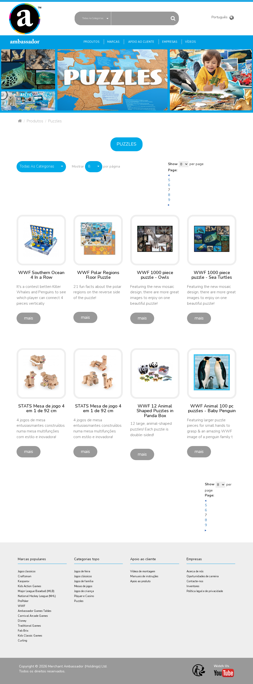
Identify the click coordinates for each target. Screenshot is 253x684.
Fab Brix (23, 631)
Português (220, 18)
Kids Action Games (29, 586)
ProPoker (23, 601)
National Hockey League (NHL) (37, 596)
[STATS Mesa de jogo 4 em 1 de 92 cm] (41, 372)
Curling (22, 640)
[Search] (173, 18)
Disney (22, 621)
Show (173, 164)
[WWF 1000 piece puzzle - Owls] (155, 238)
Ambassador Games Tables (34, 611)
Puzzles (126, 144)
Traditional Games (29, 626)
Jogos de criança (84, 591)
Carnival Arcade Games (33, 616)
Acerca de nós (195, 571)
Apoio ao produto (140, 581)
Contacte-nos (195, 581)
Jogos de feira (82, 571)
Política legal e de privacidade (205, 591)
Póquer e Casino (84, 596)
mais (28, 318)
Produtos (35, 121)
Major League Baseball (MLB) (36, 591)
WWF (21, 606)
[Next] (168, 204)
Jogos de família (83, 581)
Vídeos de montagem (142, 571)
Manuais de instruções (144, 576)
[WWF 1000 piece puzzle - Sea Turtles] (212, 238)
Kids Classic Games (30, 636)
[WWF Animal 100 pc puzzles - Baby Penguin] (212, 372)
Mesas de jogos (83, 586)
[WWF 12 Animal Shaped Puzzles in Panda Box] (155, 372)
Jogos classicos (26, 571)
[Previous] (168, 175)
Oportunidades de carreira (203, 576)
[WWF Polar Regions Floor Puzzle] (98, 238)
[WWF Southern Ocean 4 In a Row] (41, 238)
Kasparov (23, 581)
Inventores (193, 586)
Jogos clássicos (83, 576)
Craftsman (24, 576)
